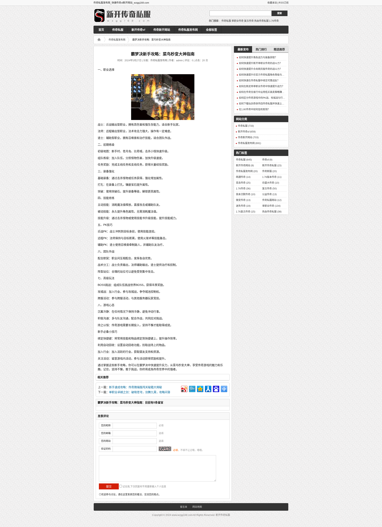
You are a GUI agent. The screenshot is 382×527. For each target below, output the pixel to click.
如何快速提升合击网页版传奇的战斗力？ (260, 69)
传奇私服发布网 (188, 29)
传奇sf (267, 159)
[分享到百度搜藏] (215, 388)
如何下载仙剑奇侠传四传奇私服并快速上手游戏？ (265, 103)
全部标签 (211, 29)
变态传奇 (243, 182)
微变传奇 (243, 200)
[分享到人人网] (207, 388)
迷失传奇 (243, 206)
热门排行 (261, 49)
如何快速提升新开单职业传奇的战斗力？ (260, 63)
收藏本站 (272, 2)
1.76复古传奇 (245, 211)
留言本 (183, 507)
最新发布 (243, 49)
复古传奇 (249, 20)
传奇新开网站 (161, 29)
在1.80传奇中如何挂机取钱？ (254, 109)
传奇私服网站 (272, 200)
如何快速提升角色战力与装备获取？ (258, 57)
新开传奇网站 (245, 165)
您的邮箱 (106, 433)
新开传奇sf (138, 29)
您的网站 (106, 441)
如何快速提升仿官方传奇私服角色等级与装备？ (264, 74)
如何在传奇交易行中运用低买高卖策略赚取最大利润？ (267, 92)
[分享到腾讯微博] (192, 388)
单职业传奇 (238, 20)
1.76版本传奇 (272, 177)
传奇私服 (226, 20)
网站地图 (197, 507)
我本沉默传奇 (245, 194)
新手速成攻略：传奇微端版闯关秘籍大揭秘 (135, 387)
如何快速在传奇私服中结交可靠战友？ (259, 80)
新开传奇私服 (272, 165)
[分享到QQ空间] (200, 388)
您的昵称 (106, 425)
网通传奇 (243, 177)
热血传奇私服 (261, 20)
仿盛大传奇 (270, 182)
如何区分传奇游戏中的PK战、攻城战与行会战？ (264, 97)
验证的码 (106, 448)
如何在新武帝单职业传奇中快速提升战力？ (261, 86)
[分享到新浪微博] (184, 388)
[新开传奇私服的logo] (123, 16)
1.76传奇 (274, 20)
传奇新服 (269, 171)
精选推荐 (279, 49)
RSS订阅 (283, 2)
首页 (101, 29)
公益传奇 (269, 194)
